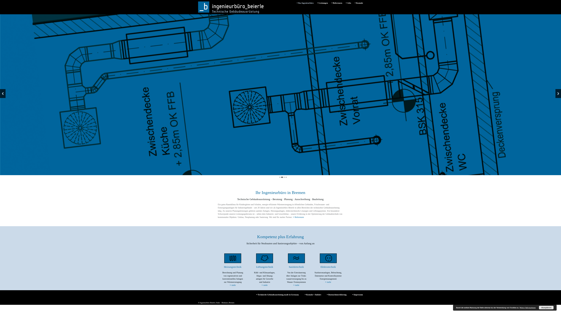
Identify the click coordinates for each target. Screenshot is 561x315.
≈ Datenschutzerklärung (337, 295)
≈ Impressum (357, 295)
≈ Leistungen (322, 3)
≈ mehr (233, 285)
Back (3, 93)
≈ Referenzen (336, 3)
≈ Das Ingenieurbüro (305, 3)
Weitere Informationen (528, 308)
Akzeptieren (546, 307)
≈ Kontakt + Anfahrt (313, 295)
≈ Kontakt (359, 3)
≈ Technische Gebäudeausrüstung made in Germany (277, 295)
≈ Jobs (348, 3)
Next (558, 93)
